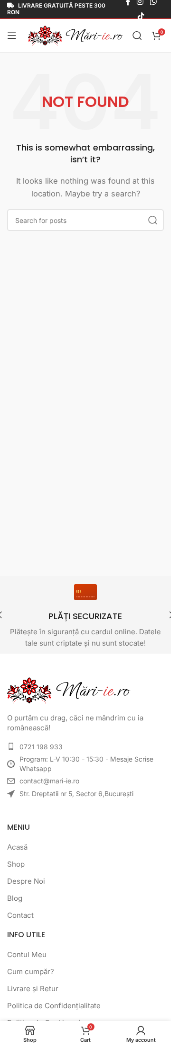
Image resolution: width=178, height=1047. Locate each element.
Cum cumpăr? (30, 971)
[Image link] (69, 689)
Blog (14, 898)
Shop (16, 864)
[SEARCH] (153, 220)
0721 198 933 (41, 747)
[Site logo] (75, 34)
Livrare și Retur (32, 988)
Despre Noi (26, 881)
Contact (20, 915)
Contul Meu (27, 954)
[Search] (137, 35)
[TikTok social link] (140, 16)
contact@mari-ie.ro (49, 781)
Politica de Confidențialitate (54, 1005)
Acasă (17, 847)
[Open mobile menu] (11, 35)
